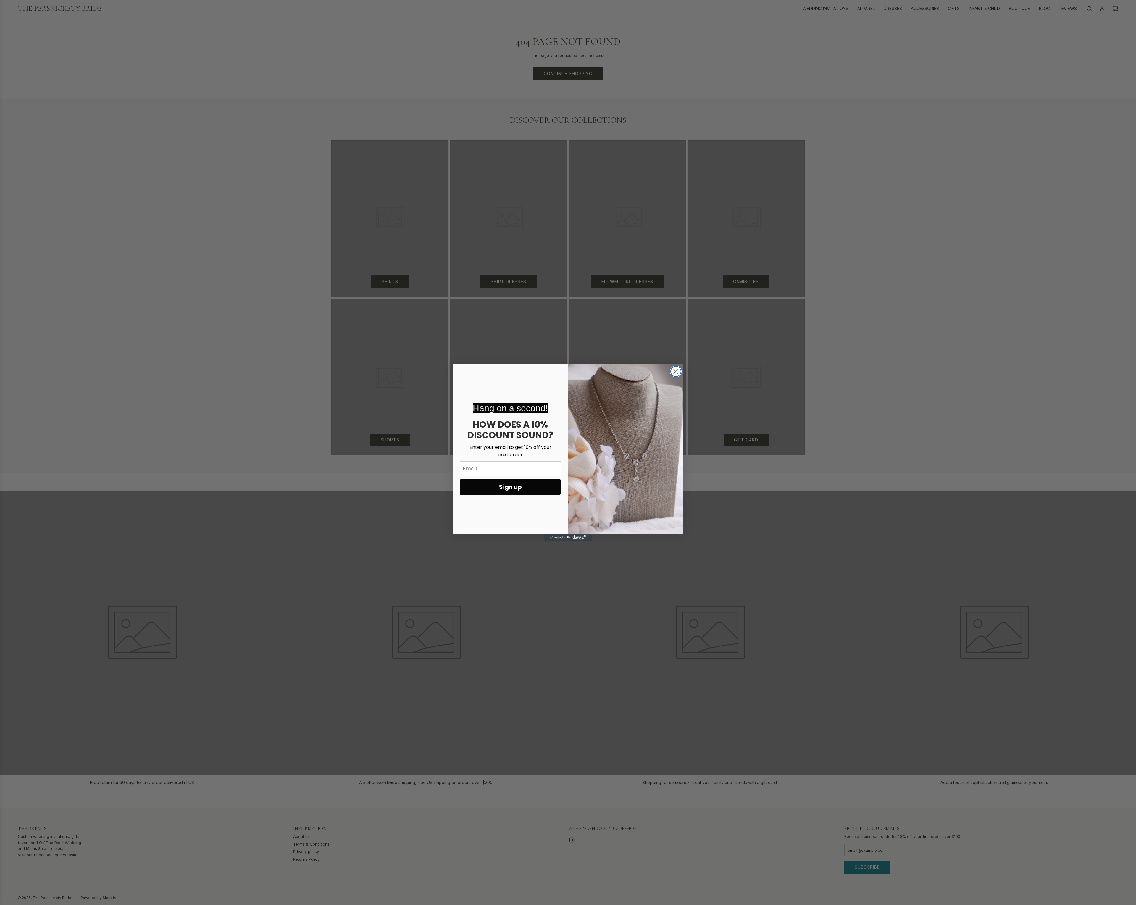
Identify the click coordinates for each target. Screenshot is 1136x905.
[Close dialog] (676, 371)
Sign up (510, 487)
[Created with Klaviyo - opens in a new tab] (568, 537)
